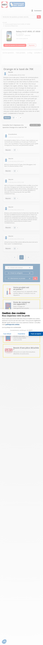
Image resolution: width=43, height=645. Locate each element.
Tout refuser (7, 334)
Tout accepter (36, 334)
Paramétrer (21, 334)
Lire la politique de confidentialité (11, 327)
